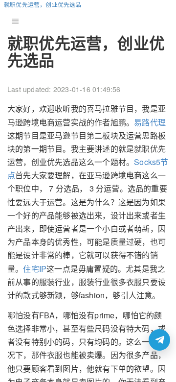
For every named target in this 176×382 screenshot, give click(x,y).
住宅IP (34, 268)
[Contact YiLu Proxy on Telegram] (159, 340)
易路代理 (150, 122)
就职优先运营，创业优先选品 (43, 4)
